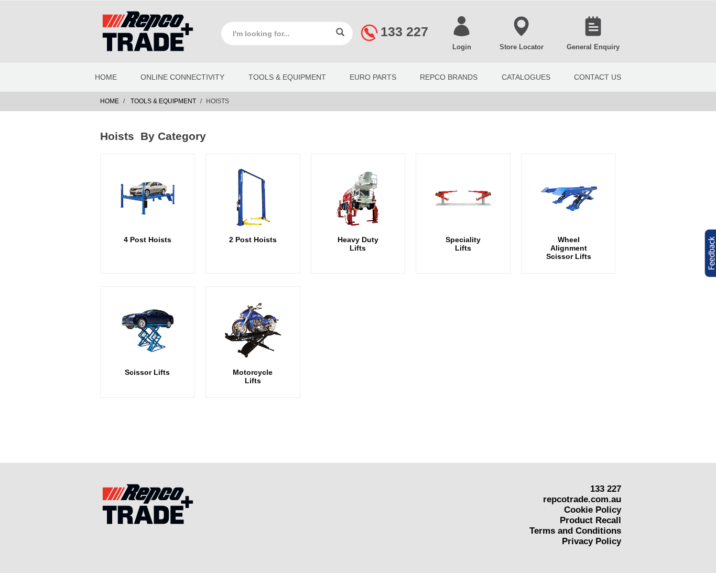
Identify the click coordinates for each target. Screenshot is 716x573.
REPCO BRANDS (449, 77)
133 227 (605, 489)
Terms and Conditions (575, 531)
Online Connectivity (182, 77)
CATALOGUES (526, 77)
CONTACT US (597, 77)
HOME (106, 77)
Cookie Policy (592, 510)
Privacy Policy (591, 541)
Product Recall (590, 520)
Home (109, 101)
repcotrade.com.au (582, 499)
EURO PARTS (373, 77)
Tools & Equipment (287, 77)
